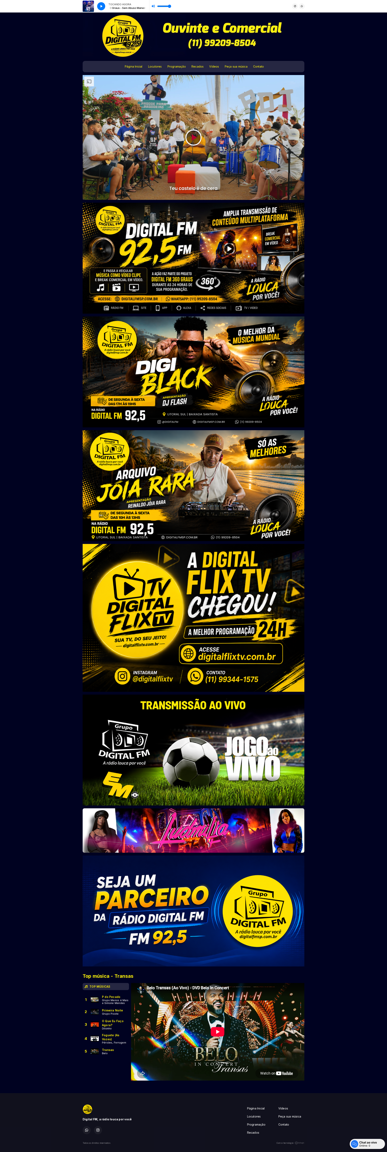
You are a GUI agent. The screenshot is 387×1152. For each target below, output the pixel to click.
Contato (258, 66)
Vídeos (214, 66)
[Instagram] (295, 6)
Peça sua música (236, 66)
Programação (176, 66)
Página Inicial (134, 66)
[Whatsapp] (301, 6)
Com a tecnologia (284, 1143)
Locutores (155, 66)
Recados (197, 66)
